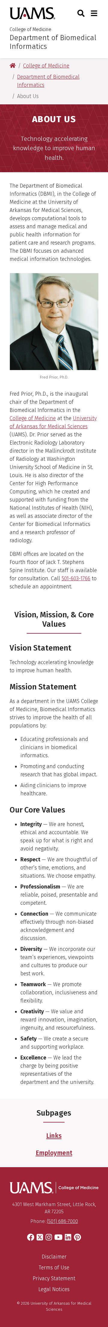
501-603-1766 (76, 578)
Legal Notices (54, 1289)
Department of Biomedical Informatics (53, 42)
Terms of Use (54, 1267)
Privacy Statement (54, 1278)
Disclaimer (54, 1256)
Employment (54, 1153)
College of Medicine (30, 29)
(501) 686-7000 (62, 1221)
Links (54, 1136)
